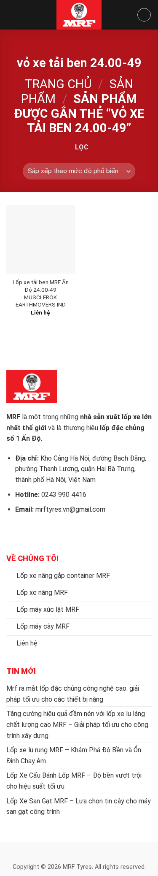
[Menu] (11, 14)
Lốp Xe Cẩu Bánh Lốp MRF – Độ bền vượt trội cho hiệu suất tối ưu (74, 780)
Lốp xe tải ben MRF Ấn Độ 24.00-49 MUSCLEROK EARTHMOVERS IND (41, 293)
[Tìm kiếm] (144, 15)
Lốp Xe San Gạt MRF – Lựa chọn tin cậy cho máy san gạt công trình (78, 806)
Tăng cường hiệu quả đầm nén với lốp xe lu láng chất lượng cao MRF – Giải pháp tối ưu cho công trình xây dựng (77, 724)
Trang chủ (58, 84)
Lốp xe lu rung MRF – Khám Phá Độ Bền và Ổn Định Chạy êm (73, 755)
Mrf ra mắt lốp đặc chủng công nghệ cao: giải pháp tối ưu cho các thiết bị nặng (72, 693)
